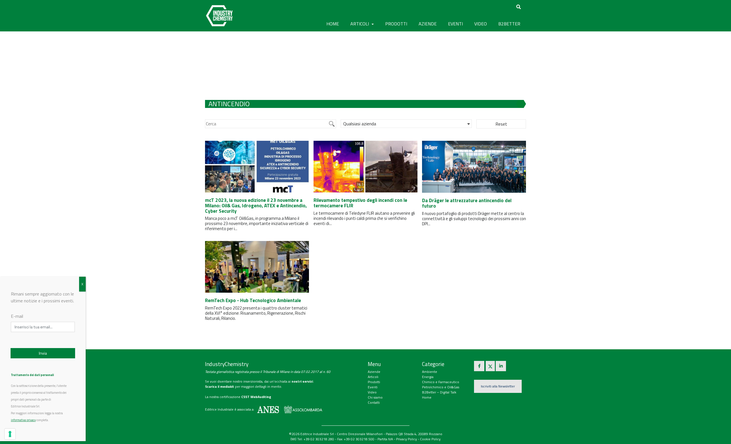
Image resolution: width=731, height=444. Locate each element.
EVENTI (455, 23)
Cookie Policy (430, 439)
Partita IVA (385, 439)
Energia (427, 376)
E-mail (17, 316)
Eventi (372, 387)
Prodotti (374, 382)
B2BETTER (509, 23)
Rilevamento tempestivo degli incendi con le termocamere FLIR (360, 202)
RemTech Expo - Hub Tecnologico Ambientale (253, 300)
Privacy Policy (406, 439)
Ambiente (429, 371)
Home (332, 23)
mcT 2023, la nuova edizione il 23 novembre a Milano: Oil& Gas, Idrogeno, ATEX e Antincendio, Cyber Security (256, 205)
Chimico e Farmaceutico (440, 382)
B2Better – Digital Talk (439, 392)
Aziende (374, 371)
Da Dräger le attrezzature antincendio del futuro (466, 203)
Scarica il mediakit (219, 386)
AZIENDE (428, 23)
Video (372, 392)
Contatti (374, 402)
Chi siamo (375, 397)
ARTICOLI (360, 23)
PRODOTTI (396, 23)
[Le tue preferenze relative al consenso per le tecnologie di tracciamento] (10, 434)
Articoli (373, 376)
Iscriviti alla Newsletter (498, 386)
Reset (501, 123)
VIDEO (480, 23)
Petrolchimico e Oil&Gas (440, 387)
